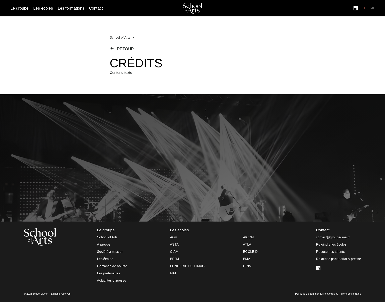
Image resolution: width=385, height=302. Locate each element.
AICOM (248, 237)
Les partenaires (108, 273)
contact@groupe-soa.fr (333, 237)
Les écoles (105, 259)
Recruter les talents (330, 251)
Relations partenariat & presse (338, 259)
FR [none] (366, 8)
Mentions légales (351, 293)
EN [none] (372, 8)
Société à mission (110, 251)
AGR (173, 237)
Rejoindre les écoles (331, 244)
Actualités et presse (111, 280)
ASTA (174, 244)
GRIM (247, 266)
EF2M (174, 259)
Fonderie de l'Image (188, 266)
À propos (103, 244)
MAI (173, 273)
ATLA (247, 244)
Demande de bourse (112, 266)
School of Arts (120, 37)
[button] (19, 8)
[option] (372, 8)
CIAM (174, 251)
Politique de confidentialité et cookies (316, 293)
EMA (246, 259)
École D (250, 251)
